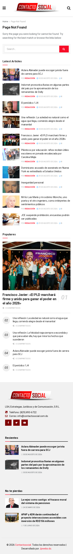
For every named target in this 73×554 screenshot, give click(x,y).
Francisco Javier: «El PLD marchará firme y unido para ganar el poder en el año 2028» (29, 299)
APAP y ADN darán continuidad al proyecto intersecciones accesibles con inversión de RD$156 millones (43, 517)
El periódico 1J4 (29, 102)
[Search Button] (64, 49)
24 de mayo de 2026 (31, 507)
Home (5, 21)
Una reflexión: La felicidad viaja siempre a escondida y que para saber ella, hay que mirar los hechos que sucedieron (40, 336)
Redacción (30, 78)
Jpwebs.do (45, 548)
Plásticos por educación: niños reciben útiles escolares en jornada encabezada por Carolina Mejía (45, 153)
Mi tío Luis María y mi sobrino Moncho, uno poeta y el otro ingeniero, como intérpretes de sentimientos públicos (45, 201)
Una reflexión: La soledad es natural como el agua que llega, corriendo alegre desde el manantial (45, 121)
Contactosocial (23, 544)
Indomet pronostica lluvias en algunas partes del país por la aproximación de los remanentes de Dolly (45, 88)
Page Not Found (18, 21)
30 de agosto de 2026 (47, 78)
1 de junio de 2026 (31, 526)
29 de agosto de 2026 (47, 162)
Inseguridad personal (32, 182)
